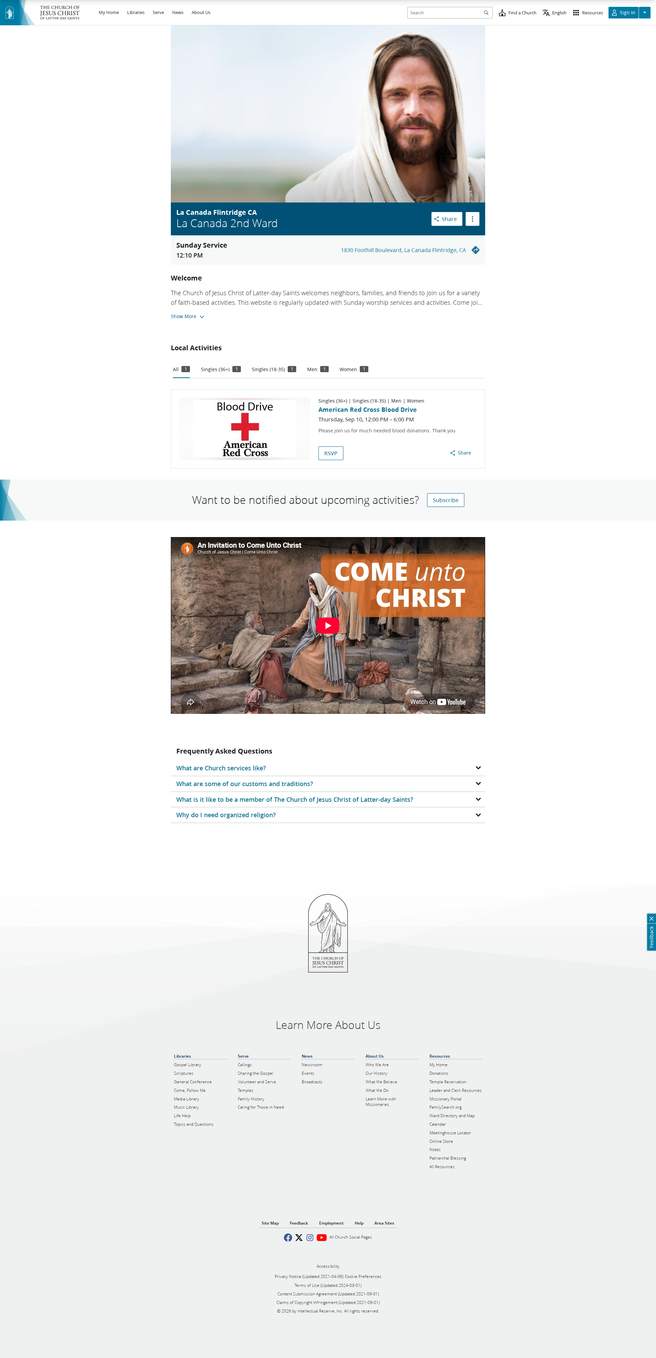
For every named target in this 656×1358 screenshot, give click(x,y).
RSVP (331, 453)
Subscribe (446, 500)
